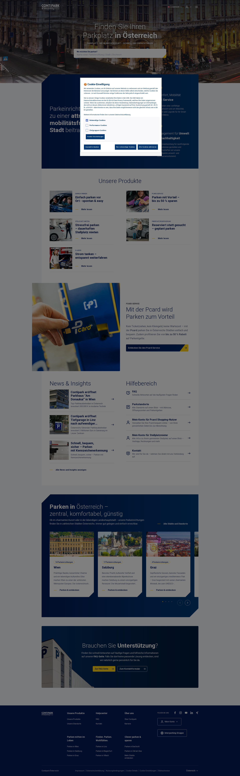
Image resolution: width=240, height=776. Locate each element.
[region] (121, 117)
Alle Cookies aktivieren (148, 147)
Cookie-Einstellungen (95, 136)
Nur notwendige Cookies (125, 147)
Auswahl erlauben (92, 147)
